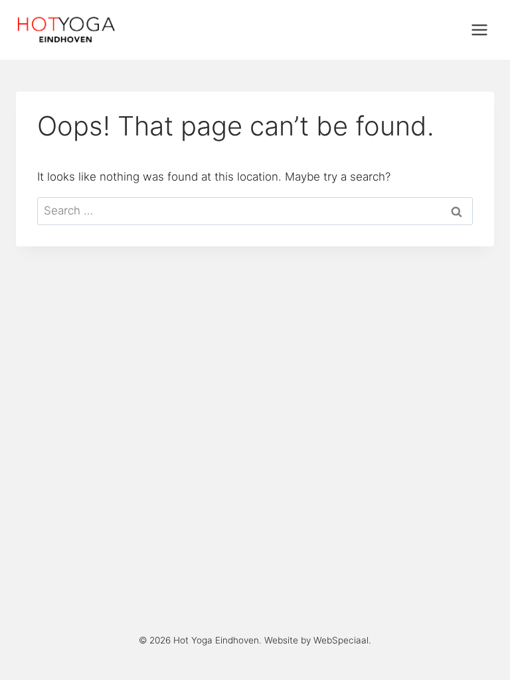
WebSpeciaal (341, 640)
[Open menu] (479, 29)
